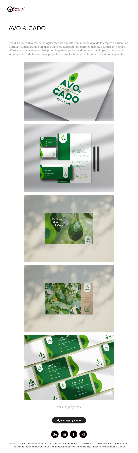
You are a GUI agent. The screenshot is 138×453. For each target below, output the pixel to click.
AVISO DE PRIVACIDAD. (116, 443)
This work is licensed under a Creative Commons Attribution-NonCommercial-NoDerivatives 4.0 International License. (69, 446)
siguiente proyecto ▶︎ (69, 420)
